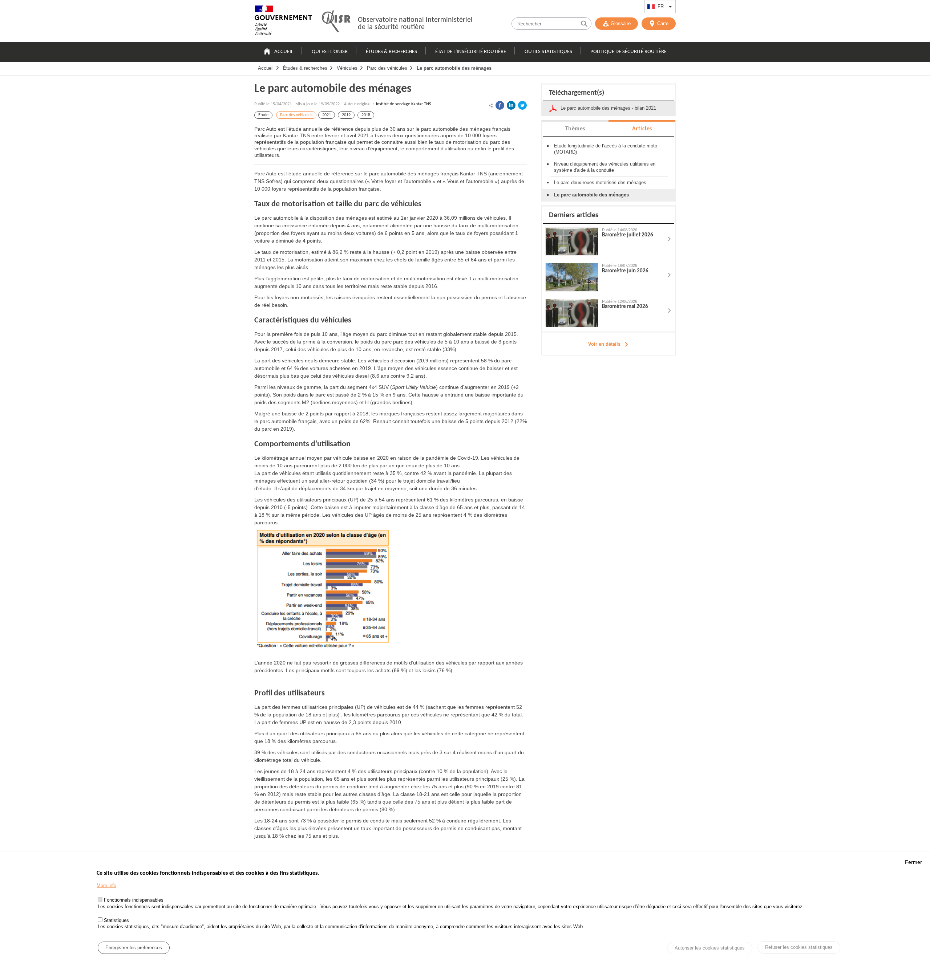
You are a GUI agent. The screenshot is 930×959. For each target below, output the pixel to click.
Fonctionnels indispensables (133, 900)
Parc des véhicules (387, 68)
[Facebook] (500, 105)
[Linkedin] (511, 105)
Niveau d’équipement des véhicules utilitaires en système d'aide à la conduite (604, 167)
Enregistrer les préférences (133, 947)
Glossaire (621, 23)
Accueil (283, 51)
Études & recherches (391, 51)
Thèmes (575, 129)
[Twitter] (522, 105)
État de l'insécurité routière (470, 51)
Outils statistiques (548, 51)
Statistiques (116, 920)
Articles (642, 129)
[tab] (575, 128)
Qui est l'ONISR (330, 51)
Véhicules (347, 68)
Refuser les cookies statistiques (799, 947)
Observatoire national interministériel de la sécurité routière (415, 23)
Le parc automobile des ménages (454, 68)
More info (106, 885)
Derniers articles (573, 215)
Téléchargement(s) (576, 93)
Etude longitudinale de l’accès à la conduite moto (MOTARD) (605, 149)
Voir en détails (604, 344)
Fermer (913, 862)
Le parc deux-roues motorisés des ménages (600, 182)
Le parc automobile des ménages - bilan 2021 (608, 108)
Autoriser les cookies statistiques (710, 948)
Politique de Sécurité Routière (628, 51)
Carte (662, 23)
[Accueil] (283, 21)
